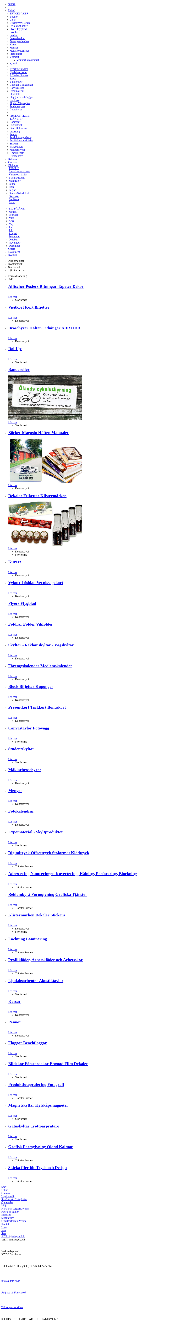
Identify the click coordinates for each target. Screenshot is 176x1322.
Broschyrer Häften (20, 22)
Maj (11, 224)
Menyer (14, 47)
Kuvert (13, 44)
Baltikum (14, 199)
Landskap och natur (19, 171)
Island (12, 202)
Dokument (14, 251)
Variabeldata (16, 146)
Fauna (12, 183)
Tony (4, 1227)
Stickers (14, 143)
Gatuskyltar (16, 109)
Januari (12, 211)
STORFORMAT (19, 69)
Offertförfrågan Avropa (13, 1220)
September (14, 236)
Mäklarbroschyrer (19, 50)
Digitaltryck (16, 124)
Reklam (12, 159)
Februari (13, 214)
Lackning (15, 131)
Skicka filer (7, 1217)
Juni (11, 227)
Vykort (13, 63)
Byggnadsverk (17, 177)
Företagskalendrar (19, 41)
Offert (11, 248)
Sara (3, 1233)
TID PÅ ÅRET (17, 208)
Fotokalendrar (17, 38)
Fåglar (12, 190)
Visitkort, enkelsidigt (27, 59)
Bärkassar (15, 121)
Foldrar (14, 35)
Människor (14, 180)
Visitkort (14, 56)
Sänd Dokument (18, 128)
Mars (11, 217)
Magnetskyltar (17, 149)
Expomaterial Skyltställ (17, 92)
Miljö (4, 1205)
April (11, 220)
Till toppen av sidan (12, 1307)
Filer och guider (10, 1211)
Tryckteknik (7, 1196)
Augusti (13, 233)
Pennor (13, 134)
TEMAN (14, 168)
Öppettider (7, 1202)
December (14, 245)
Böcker (14, 16)
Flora (11, 186)
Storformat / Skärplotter (14, 1199)
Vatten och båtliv (18, 174)
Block (13, 19)
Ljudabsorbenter (18, 72)
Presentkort (16, 53)
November (14, 242)
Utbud (11, 10)
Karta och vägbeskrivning (15, 1208)
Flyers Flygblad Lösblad (18, 31)
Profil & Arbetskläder (21, 140)
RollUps (14, 100)
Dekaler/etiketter (19, 25)
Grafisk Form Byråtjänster (17, 154)
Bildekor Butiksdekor (21, 84)
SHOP (11, 4)
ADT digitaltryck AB (13, 1236)
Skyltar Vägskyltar (20, 103)
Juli (11, 230)
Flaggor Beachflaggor (21, 97)
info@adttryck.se (10, 1280)
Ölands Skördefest (19, 193)
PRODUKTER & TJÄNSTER (19, 117)
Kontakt (12, 255)
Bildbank (13, 165)
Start (3, 1186)
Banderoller (16, 81)
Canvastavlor (17, 87)
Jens (3, 1230)
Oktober (13, 239)
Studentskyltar (17, 106)
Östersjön (14, 196)
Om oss (12, 162)
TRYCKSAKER (19, 13)
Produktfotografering (21, 137)
